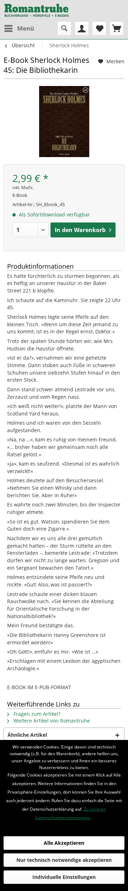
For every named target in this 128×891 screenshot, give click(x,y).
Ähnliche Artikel (27, 734)
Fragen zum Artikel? (36, 713)
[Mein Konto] (82, 28)
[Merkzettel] (99, 28)
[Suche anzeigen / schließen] (64, 28)
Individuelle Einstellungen (64, 877)
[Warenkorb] (117, 28)
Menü (25, 28)
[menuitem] (19, 28)
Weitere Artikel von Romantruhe (51, 720)
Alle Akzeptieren (64, 842)
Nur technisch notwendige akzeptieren (64, 860)
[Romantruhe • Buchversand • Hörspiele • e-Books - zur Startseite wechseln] (37, 11)
